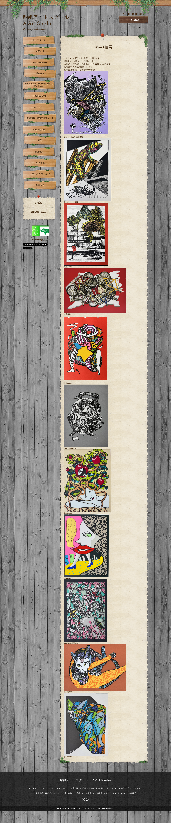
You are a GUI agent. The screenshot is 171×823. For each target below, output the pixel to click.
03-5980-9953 (135, 14)
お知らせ (40, 51)
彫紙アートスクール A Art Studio (85, 780)
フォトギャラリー (39, 62)
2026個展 (40, 185)
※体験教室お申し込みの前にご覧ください (39, 84)
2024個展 (39, 152)
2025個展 (40, 162)
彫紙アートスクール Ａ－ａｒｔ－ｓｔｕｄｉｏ (80, 808)
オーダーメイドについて (39, 174)
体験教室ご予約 (40, 95)
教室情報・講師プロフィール (40, 118)
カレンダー (39, 107)
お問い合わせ (39, 129)
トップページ (39, 40)
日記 (40, 140)
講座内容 (40, 73)
